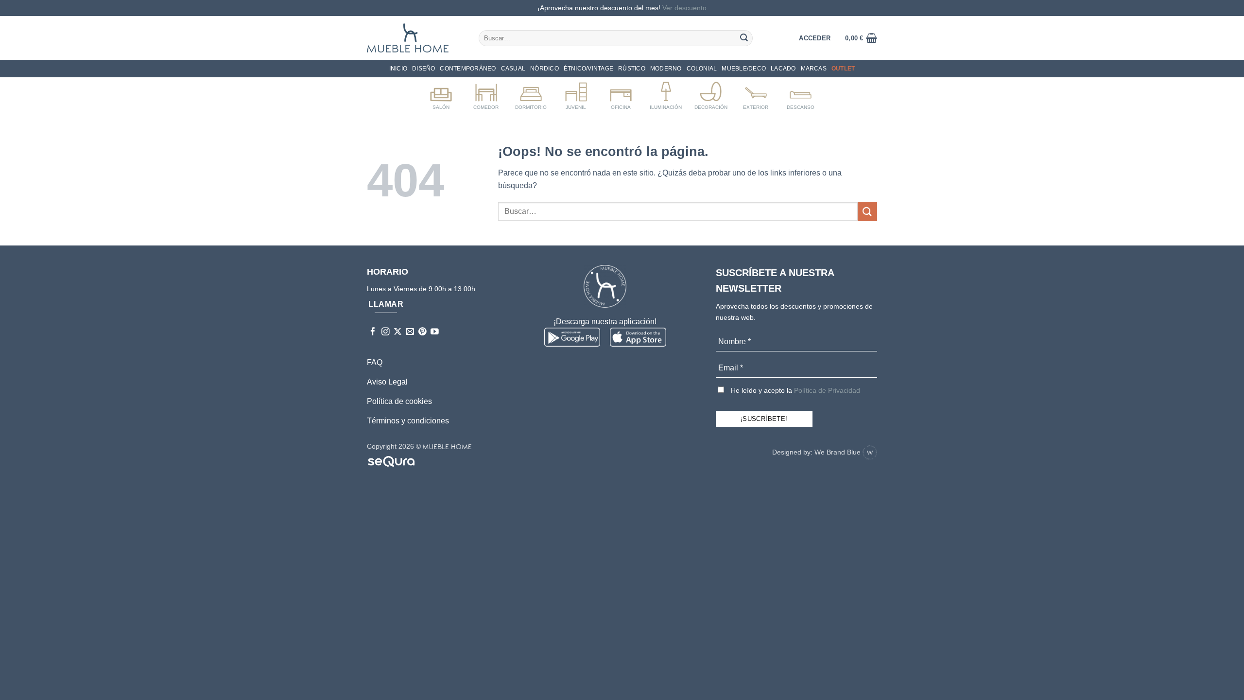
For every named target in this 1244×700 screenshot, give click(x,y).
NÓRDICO (544, 68)
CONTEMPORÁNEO (468, 68)
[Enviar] (744, 38)
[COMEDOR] (486, 94)
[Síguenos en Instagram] (385, 332)
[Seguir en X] (398, 332)
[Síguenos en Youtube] (435, 332)
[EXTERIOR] (756, 94)
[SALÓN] (441, 94)
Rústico (631, 68)
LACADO (783, 68)
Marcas (814, 68)
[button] (861, 38)
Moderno (666, 68)
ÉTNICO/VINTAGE (588, 68)
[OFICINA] (621, 94)
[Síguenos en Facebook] (373, 332)
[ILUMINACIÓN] (666, 94)
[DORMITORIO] (531, 94)
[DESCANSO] (800, 94)
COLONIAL (702, 68)
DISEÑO (423, 68)
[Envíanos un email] (410, 332)
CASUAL (513, 68)
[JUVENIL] (576, 94)
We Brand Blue (838, 452)
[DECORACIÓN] (710, 94)
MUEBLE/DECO (744, 68)
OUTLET (843, 68)
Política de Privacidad (827, 390)
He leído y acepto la (794, 390)
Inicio (398, 68)
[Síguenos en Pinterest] (422, 332)
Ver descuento (684, 8)
